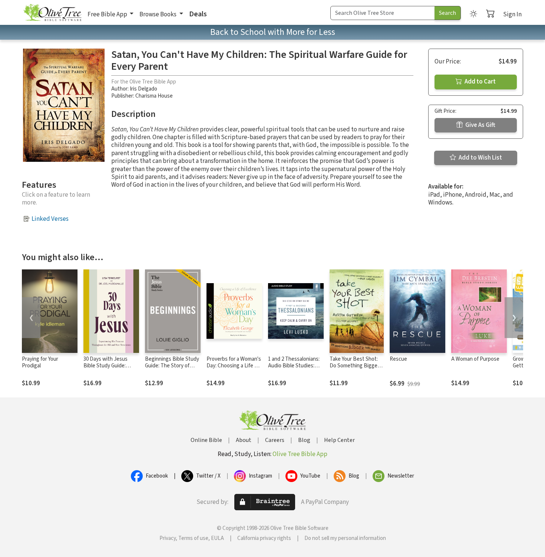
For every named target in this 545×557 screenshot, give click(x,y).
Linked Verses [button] (50, 218)
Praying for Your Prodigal (40, 362)
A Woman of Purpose (475, 359)
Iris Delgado (143, 89)
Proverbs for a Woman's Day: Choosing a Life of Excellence (234, 366)
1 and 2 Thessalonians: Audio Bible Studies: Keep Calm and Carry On (295, 366)
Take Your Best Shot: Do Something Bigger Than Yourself (354, 366)
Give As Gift (479, 125)
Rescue (398, 359)
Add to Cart (479, 81)
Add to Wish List (480, 157)
